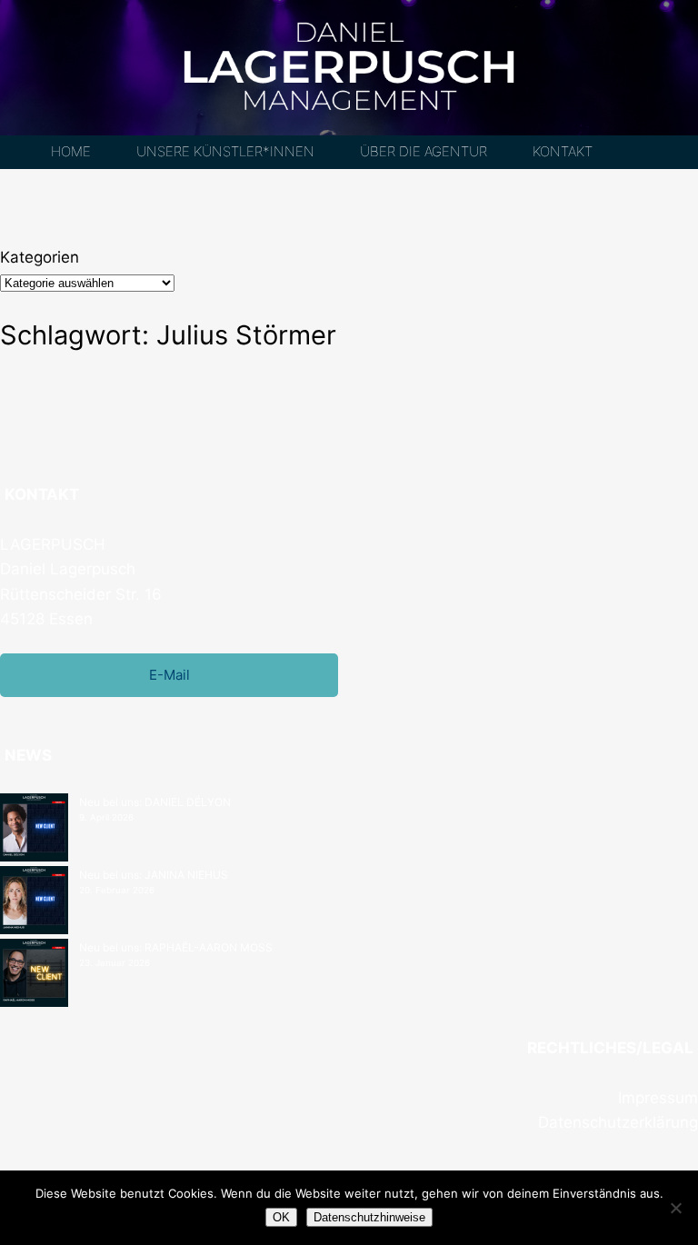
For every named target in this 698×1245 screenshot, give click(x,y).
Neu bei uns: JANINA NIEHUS (153, 874)
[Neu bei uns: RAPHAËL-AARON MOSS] (34, 975)
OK (281, 1217)
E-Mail (169, 674)
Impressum (658, 1098)
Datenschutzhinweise (369, 1217)
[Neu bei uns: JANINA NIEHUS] (34, 902)
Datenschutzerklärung (618, 1122)
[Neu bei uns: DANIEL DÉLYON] (34, 829)
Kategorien (39, 257)
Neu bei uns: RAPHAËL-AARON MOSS (176, 947)
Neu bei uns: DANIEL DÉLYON (155, 802)
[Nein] (675, 1208)
